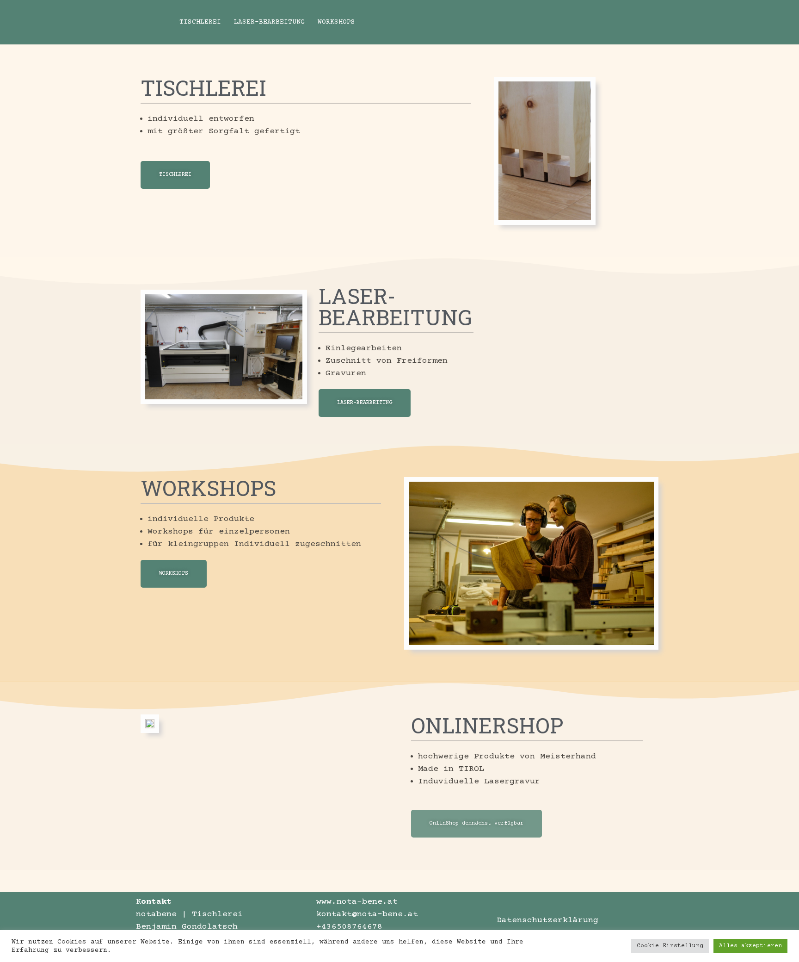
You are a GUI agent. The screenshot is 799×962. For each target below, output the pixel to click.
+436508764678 (349, 926)
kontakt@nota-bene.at (367, 914)
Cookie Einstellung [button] (670, 946)
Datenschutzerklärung (547, 920)
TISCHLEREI (200, 33)
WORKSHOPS (336, 33)
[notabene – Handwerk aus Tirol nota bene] (150, 33)
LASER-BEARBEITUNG (269, 33)
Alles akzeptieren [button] (750, 946)
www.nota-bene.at (357, 901)
